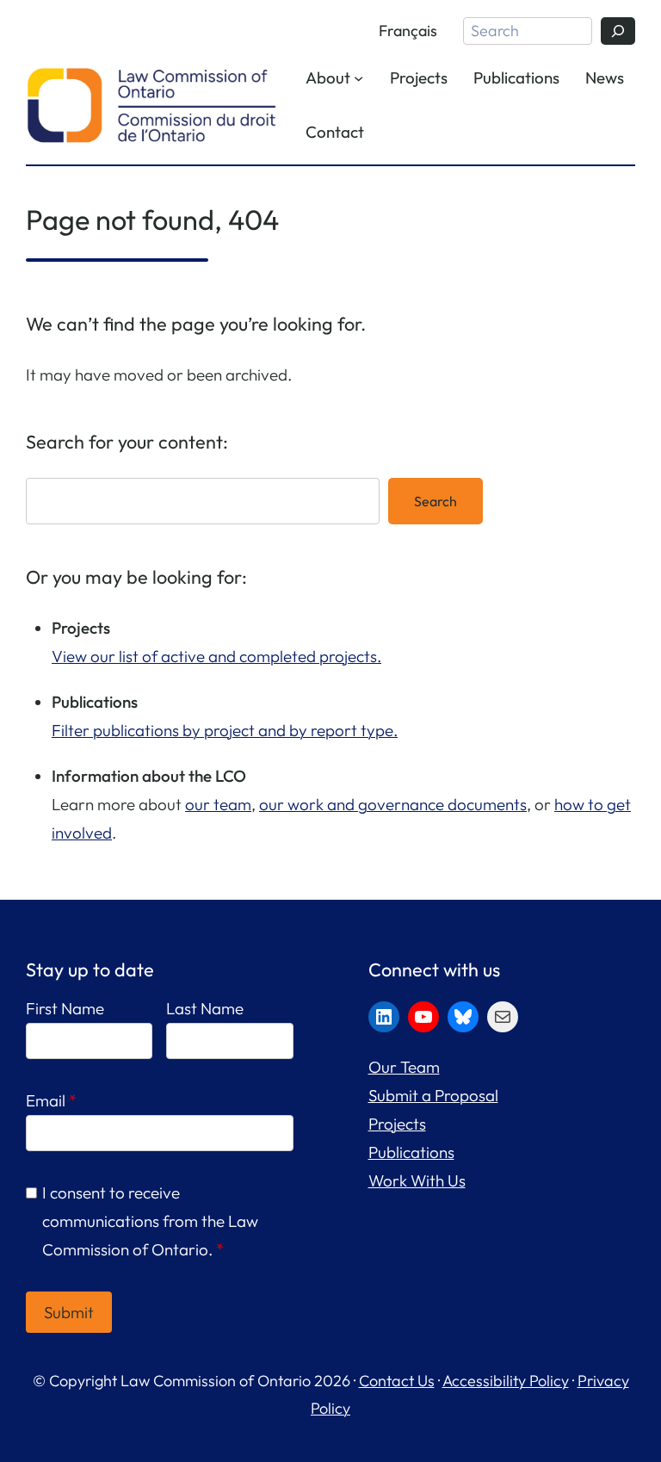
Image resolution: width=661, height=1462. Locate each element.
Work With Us (417, 1180)
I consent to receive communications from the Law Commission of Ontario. (150, 1221)
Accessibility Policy (505, 1381)
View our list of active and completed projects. (216, 656)
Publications (411, 1152)
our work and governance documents (393, 804)
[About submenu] (358, 77)
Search (435, 501)
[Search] (618, 31)
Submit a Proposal (433, 1095)
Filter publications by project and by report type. (225, 730)
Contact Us (397, 1381)
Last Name (205, 1008)
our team (218, 804)
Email (51, 1100)
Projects (397, 1123)
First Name (65, 1008)
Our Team (404, 1066)
